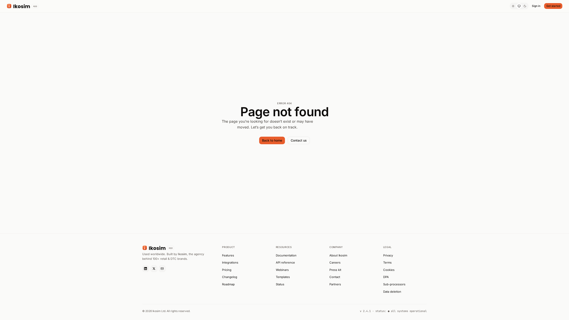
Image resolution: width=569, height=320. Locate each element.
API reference (285, 262)
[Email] (162, 268)
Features (228, 255)
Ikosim (182, 254)
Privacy (388, 255)
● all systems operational (407, 311)
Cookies (389, 270)
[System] (519, 6)
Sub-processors (394, 284)
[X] (154, 268)
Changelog (229, 277)
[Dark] (524, 6)
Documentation (286, 255)
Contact (334, 277)
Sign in (536, 6)
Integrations (230, 262)
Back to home (272, 140)
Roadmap (228, 284)
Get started (553, 6)
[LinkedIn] (145, 268)
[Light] (513, 6)
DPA (386, 277)
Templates (283, 277)
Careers (335, 262)
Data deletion (392, 291)
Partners (335, 284)
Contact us (299, 140)
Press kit (335, 270)
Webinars (282, 270)
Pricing (226, 270)
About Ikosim (338, 255)
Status (280, 284)
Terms (387, 262)
